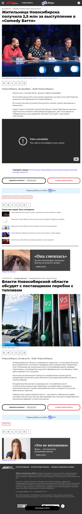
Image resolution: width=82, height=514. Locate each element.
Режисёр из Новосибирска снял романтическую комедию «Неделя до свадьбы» (38, 219)
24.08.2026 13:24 (7, 278)
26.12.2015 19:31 (6, 9)
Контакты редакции (22, 467)
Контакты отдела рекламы (40, 467)
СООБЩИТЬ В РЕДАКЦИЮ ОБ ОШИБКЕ (62, 467)
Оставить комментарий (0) (64, 180)
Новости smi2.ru (9, 272)
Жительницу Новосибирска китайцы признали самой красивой (32, 240)
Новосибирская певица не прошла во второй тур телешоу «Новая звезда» (36, 233)
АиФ (17, 348)
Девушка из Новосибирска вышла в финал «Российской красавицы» (34, 226)
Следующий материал (42, 508)
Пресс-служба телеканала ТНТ (48, 78)
